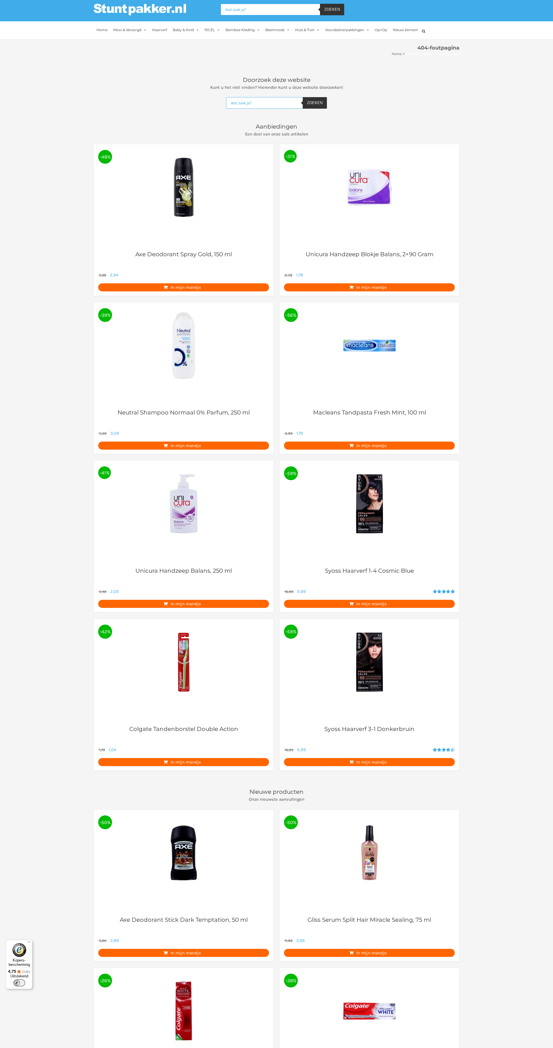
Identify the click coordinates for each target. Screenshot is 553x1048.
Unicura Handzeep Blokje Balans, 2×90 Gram (369, 254)
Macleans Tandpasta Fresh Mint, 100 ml (369, 412)
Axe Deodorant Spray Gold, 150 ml (183, 254)
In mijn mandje (186, 287)
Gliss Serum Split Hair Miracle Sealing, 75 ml (369, 919)
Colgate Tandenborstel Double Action (183, 728)
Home (397, 54)
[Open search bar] (424, 30)
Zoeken (332, 9)
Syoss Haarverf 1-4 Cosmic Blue (369, 570)
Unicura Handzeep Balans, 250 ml (183, 570)
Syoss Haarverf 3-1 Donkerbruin (369, 728)
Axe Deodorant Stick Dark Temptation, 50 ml (184, 919)
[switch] (19, 982)
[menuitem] (102, 30)
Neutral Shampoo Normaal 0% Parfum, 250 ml (184, 412)
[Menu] (29, 943)
